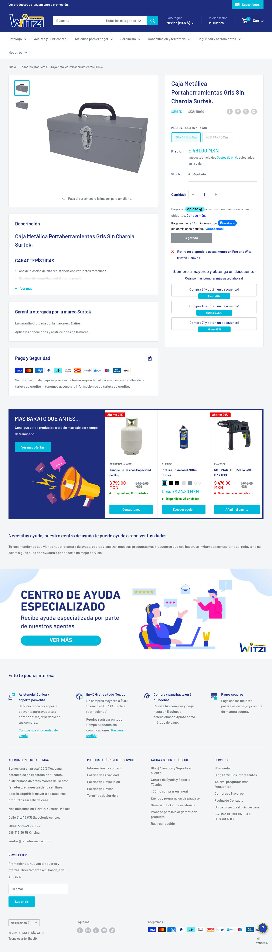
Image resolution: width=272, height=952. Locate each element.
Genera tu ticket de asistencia (173, 805)
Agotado (191, 238)
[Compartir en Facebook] (230, 111)
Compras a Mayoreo (229, 793)
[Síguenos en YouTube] (104, 930)
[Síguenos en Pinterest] (96, 930)
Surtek (176, 111)
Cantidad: (178, 194)
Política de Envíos (100, 789)
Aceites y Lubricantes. (50, 39)
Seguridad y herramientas (217, 39)
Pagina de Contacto (229, 800)
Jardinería (128, 39)
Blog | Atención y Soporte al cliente (171, 770)
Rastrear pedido (163, 823)
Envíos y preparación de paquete (175, 798)
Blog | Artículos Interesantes (236, 775)
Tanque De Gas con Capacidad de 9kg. (130, 472)
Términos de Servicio (102, 795)
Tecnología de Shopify (23, 938)
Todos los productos (33, 67)
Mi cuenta (216, 23)
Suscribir (21, 901)
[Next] (262, 464)
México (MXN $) (20, 922)
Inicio (12, 67)
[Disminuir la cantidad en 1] (193, 194)
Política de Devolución (103, 782)
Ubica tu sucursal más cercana (237, 807)
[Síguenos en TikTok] (112, 930)
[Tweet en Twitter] (246, 111)
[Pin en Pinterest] (238, 111)
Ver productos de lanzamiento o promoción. (38, 4)
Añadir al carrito (236, 509)
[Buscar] (152, 20)
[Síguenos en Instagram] (88, 930)
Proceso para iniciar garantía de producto (174, 814)
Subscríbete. (251, 4)
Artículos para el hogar (91, 39)
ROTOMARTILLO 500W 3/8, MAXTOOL (233, 472)
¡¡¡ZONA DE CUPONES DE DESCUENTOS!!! (233, 816)
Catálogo (15, 39)
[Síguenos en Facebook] (80, 930)
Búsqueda (222, 768)
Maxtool (220, 464)
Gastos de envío (227, 157)
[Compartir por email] (254, 111)
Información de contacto (105, 768)
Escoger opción (183, 509)
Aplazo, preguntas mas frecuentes (231, 784)
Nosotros (15, 52)
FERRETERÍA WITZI (120, 464)
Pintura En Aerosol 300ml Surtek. (179, 472)
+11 (197, 482)
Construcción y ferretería (167, 39)
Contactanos (131, 509)
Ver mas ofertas (33, 447)
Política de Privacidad (103, 775)
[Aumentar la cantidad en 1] (215, 194)
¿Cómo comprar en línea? (169, 791)
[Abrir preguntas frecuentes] (263, 928)
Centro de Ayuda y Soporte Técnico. (171, 781)
